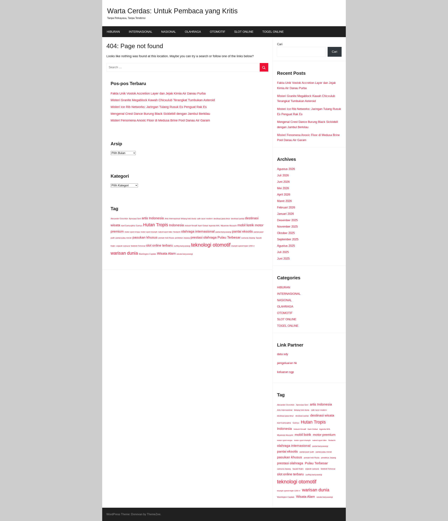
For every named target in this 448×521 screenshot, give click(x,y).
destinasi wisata (322, 415)
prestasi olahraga (204, 237)
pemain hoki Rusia (166, 238)
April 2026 (283, 194)
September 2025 (287, 239)
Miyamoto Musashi (229, 226)
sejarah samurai (123, 246)
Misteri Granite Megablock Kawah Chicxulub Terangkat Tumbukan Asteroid (163, 100)
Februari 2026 (286, 207)
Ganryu (139, 226)
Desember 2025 (287, 220)
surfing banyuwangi (182, 246)
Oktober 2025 (286, 233)
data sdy (282, 354)
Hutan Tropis (155, 224)
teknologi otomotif (210, 245)
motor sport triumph (149, 232)
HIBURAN (113, 31)
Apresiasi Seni (135, 219)
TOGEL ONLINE (273, 31)
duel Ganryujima (128, 226)
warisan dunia (124, 253)
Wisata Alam (166, 253)
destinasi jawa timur (222, 219)
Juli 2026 (283, 175)
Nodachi (176, 232)
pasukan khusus (145, 237)
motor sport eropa (132, 232)
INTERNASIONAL (140, 31)
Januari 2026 (285, 213)
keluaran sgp (285, 372)
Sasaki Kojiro (297, 469)
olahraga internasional (198, 231)
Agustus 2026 (286, 169)
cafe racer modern (205, 219)
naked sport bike (165, 232)
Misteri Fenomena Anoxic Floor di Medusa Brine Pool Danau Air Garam (160, 120)
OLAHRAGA (193, 31)
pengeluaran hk (287, 363)
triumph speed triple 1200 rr (243, 246)
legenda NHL (214, 226)
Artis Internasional (172, 219)
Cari (279, 44)
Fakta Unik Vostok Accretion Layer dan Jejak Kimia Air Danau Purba (158, 93)
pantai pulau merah (123, 238)
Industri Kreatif (191, 226)
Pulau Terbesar (229, 237)
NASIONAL (168, 31)
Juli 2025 (283, 252)
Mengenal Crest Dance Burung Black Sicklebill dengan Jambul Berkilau (160, 114)
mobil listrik (245, 225)
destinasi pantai (237, 219)
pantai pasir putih (307, 452)
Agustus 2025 (286, 245)
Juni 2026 (283, 181)
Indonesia (176, 225)
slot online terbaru (159, 245)
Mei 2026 (283, 188)
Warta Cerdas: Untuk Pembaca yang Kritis (172, 11)
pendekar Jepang (182, 238)
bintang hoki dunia (188, 219)
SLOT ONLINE (243, 31)
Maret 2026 (284, 201)
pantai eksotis (242, 231)
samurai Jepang (248, 238)
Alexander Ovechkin (119, 219)
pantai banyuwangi (223, 232)
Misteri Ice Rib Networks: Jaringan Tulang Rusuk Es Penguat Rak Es (159, 107)
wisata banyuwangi (185, 254)
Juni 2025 (283, 258)
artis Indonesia (153, 218)
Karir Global (203, 226)
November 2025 (287, 226)
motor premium (324, 434)
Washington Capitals (147, 254)
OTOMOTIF (217, 31)
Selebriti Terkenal (138, 246)
